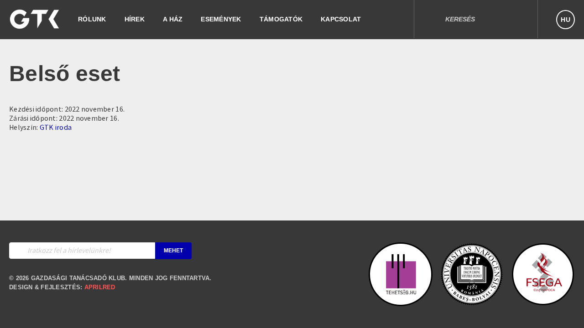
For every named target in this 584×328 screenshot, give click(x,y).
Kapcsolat (341, 19)
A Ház (172, 19)
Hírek (135, 19)
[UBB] (472, 301)
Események (221, 19)
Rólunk (92, 19)
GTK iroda (56, 127)
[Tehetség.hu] (401, 301)
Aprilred (99, 287)
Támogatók (281, 19)
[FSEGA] (543, 301)
